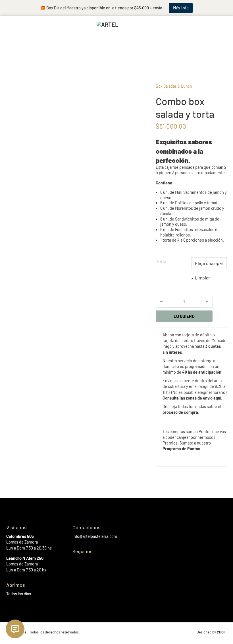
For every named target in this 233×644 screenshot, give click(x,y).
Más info (181, 7)
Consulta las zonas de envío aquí (192, 398)
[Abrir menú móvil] (11, 37)
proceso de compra (180, 412)
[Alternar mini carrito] (221, 37)
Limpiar (202, 277)
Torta (161, 261)
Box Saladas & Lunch (174, 86)
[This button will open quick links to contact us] (15, 629)
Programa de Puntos (181, 448)
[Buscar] (197, 37)
